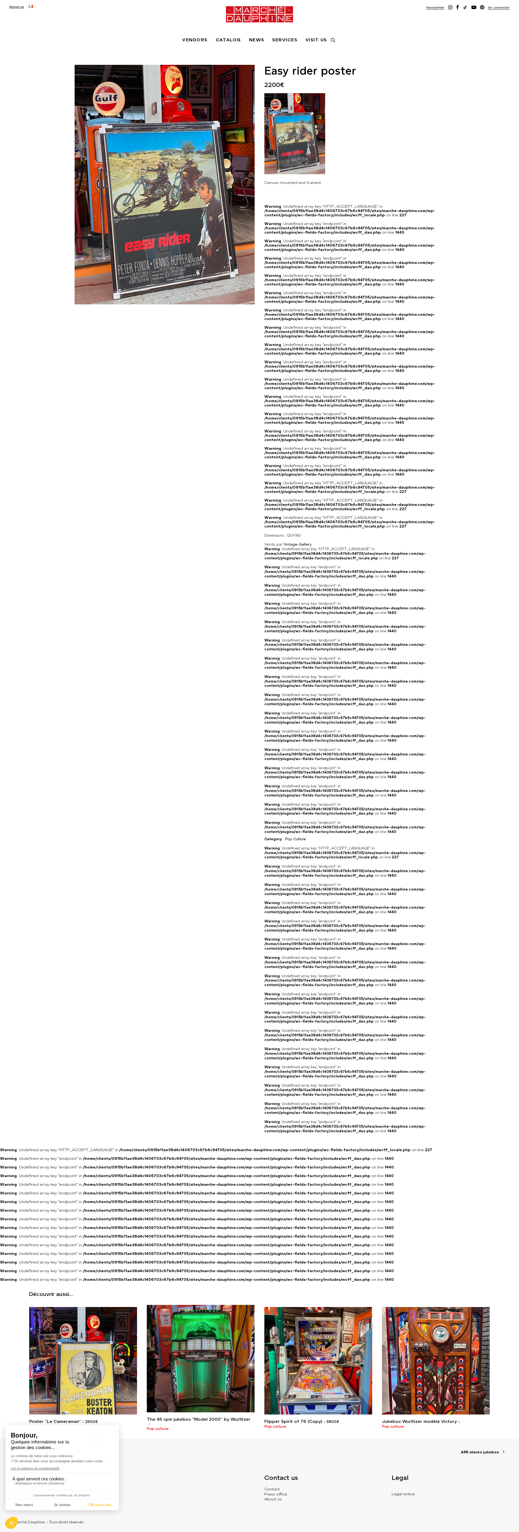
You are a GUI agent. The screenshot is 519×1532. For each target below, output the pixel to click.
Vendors (194, 39)
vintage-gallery (297, 544)
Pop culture (158, 1428)
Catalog (228, 39)
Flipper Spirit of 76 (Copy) (301, 1421)
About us (16, 7)
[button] (435, 7)
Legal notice (403, 1494)
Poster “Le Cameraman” (63, 1421)
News (256, 39)
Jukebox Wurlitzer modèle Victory (419, 1421)
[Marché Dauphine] (259, 14)
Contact (272, 1489)
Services (284, 39)
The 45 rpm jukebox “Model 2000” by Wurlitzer (199, 1419)
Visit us (316, 39)
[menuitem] (16, 7)
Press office (275, 1494)
